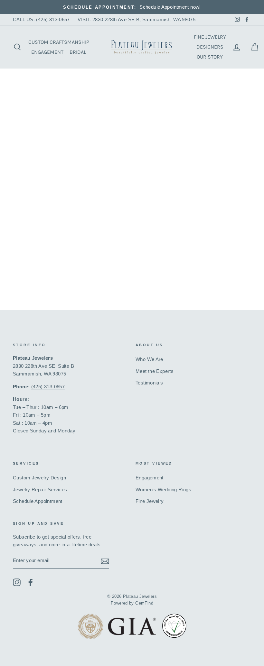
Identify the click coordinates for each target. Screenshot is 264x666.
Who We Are (149, 359)
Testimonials (149, 382)
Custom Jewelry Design (39, 477)
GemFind (144, 603)
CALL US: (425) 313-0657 (41, 19)
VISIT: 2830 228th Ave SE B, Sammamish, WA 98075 (136, 19)
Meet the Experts (155, 371)
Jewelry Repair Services (40, 489)
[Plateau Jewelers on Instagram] (17, 582)
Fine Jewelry (210, 37)
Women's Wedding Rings (163, 489)
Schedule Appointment (37, 501)
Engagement (47, 52)
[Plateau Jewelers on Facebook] (30, 582)
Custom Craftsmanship (58, 42)
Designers (209, 47)
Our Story (210, 57)
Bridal (78, 52)
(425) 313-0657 (48, 386)
